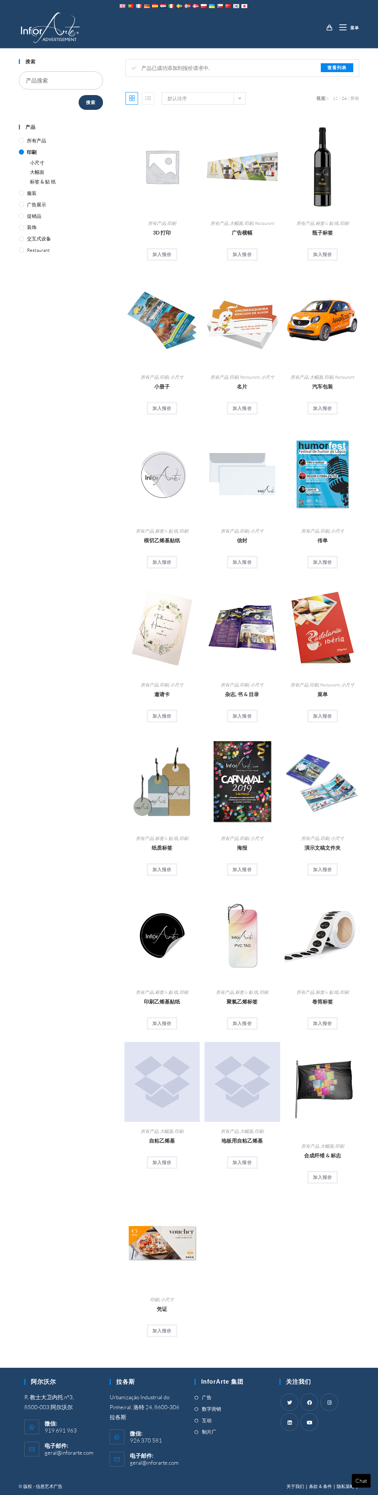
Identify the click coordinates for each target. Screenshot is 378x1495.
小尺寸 (176, 377)
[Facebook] (309, 1402)
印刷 (171, 223)
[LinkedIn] (289, 1422)
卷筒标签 (322, 1001)
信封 (242, 540)
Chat (361, 1480)
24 (344, 98)
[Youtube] (309, 1422)
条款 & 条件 (320, 1486)
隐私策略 (345, 1486)
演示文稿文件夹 (323, 847)
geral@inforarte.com (69, 1452)
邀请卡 (162, 694)
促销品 (34, 216)
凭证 (162, 1309)
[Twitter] (289, 1402)
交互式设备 (39, 239)
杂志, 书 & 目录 (242, 694)
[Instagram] (329, 1402)
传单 (322, 540)
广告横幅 (242, 232)
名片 (242, 386)
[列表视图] (148, 98)
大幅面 (236, 223)
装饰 (32, 227)
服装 (32, 193)
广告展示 (36, 204)
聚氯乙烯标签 (242, 1001)
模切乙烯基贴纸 (162, 540)
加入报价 (162, 254)
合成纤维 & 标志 (322, 1155)
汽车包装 (322, 386)
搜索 (91, 102)
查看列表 (337, 67)
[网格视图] (132, 98)
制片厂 (209, 1432)
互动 (207, 1420)
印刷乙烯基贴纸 (162, 1001)
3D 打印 (162, 232)
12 (335, 98)
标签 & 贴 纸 (327, 223)
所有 (354, 98)
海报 (242, 847)
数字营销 (211, 1409)
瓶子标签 (322, 232)
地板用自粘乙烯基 (242, 1140)
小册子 (162, 386)
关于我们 (295, 1486)
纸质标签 (162, 847)
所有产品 (157, 223)
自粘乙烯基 (162, 1140)
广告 (207, 1397)
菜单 (322, 694)
